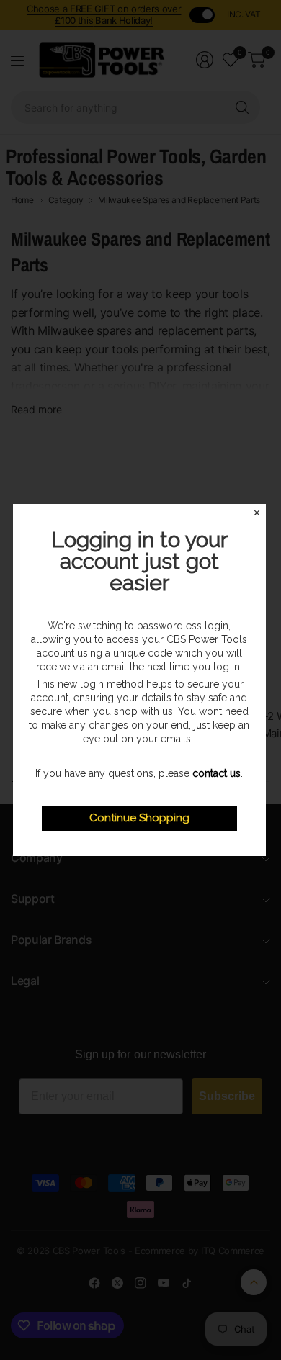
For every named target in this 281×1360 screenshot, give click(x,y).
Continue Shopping (139, 817)
